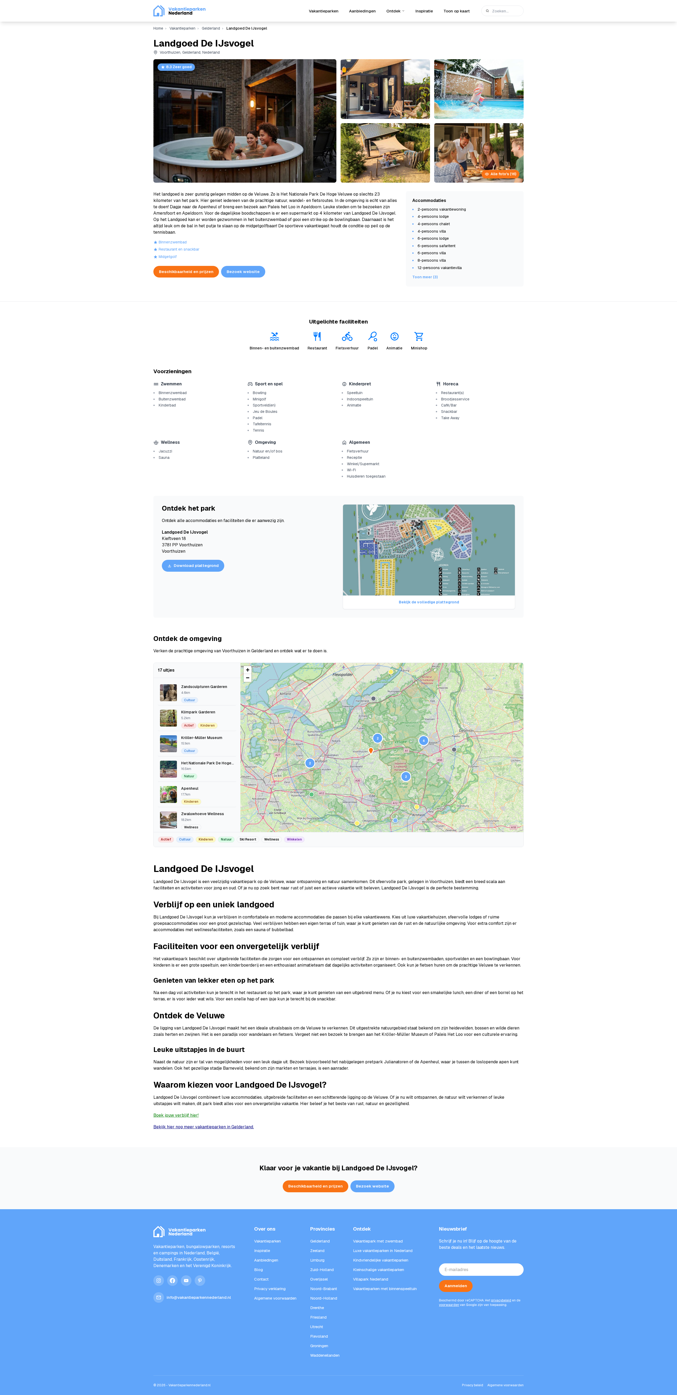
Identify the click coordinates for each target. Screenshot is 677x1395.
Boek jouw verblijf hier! (176, 1115)
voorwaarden (449, 1305)
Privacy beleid (472, 1385)
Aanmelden (456, 1285)
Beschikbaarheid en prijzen (186, 271)
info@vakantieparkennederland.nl (199, 1297)
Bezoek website (243, 271)
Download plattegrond (196, 565)
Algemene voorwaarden (505, 1385)
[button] (377, 738)
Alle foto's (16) (503, 174)
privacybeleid (501, 1300)
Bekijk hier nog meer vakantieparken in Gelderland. (203, 1127)
